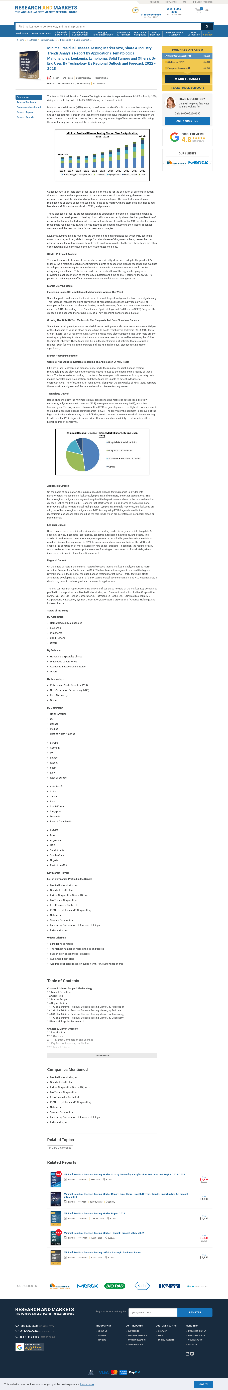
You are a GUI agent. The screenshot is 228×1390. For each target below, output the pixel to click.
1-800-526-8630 (151, 14)
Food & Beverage (155, 33)
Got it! (203, 1384)
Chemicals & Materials (61, 33)
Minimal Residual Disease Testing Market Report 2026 (94, 1213)
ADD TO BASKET (187, 79)
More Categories (194, 33)
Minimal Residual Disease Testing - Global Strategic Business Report (102, 1252)
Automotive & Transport (123, 33)
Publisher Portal (197, 1336)
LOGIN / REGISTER (204, 2)
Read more (102, 1055)
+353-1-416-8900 (174, 10)
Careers (102, 1336)
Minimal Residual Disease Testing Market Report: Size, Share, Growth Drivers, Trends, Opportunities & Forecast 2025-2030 (126, 1196)
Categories (133, 1331)
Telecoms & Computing (140, 33)
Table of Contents (26, 102)
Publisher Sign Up (197, 1331)
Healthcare (22, 33)
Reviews (102, 1340)
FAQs (160, 1336)
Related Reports (25, 117)
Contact (162, 1331)
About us (102, 1331)
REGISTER (195, 1312)
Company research (137, 1336)
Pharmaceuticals (41, 33)
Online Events (195, 1340)
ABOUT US (154, 2)
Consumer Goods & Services (174, 33)
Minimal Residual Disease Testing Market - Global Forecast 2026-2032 (104, 1233)
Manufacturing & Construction (80, 33)
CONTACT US (171, 2)
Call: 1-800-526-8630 (187, 113)
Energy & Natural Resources (102, 33)
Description (23, 97)
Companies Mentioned (29, 107)
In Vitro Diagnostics (60, 1147)
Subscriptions (135, 1344)
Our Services (207, 33)
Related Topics (25, 112)
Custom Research (137, 1340)
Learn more (87, 1384)
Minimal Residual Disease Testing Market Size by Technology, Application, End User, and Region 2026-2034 (124, 1174)
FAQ (184, 2)
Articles (192, 1344)
